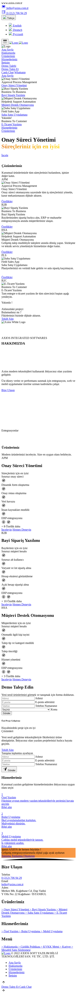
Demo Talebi (8, 65)
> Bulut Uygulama (30, 931)
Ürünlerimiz (8, 56)
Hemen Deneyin (22, 529)
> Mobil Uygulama (51, 931)
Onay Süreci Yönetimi (14, 85)
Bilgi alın (6, 807)
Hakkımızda (8, 52)
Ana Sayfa (7, 49)
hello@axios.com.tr (17, 8)
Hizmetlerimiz (9, 59)
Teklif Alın (7, 318)
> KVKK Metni (50, 946)
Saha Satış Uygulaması (14, 114)
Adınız (39, 698)
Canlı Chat (7, 72)
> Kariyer (65, 946)
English (16, 25)
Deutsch (17, 29)
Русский (17, 34)
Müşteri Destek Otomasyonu (17, 104)
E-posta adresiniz (45, 702)
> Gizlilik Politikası (29, 946)
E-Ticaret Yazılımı (11, 124)
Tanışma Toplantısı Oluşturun (18, 856)
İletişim (5, 62)
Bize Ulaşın (8, 390)
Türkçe (10, 18)
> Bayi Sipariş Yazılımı (43, 909)
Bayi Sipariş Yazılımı (13, 95)
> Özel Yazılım (10, 931)
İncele (4, 155)
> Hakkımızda (9, 946)
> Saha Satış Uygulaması (39, 912)
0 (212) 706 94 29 (16, 13)
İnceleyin (6, 529)
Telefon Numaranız (46, 705)
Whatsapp (20, 72)
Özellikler (7, 201)
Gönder (6, 713)
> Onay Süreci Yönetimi (15, 909)
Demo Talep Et (10, 69)
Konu (54, 709)
